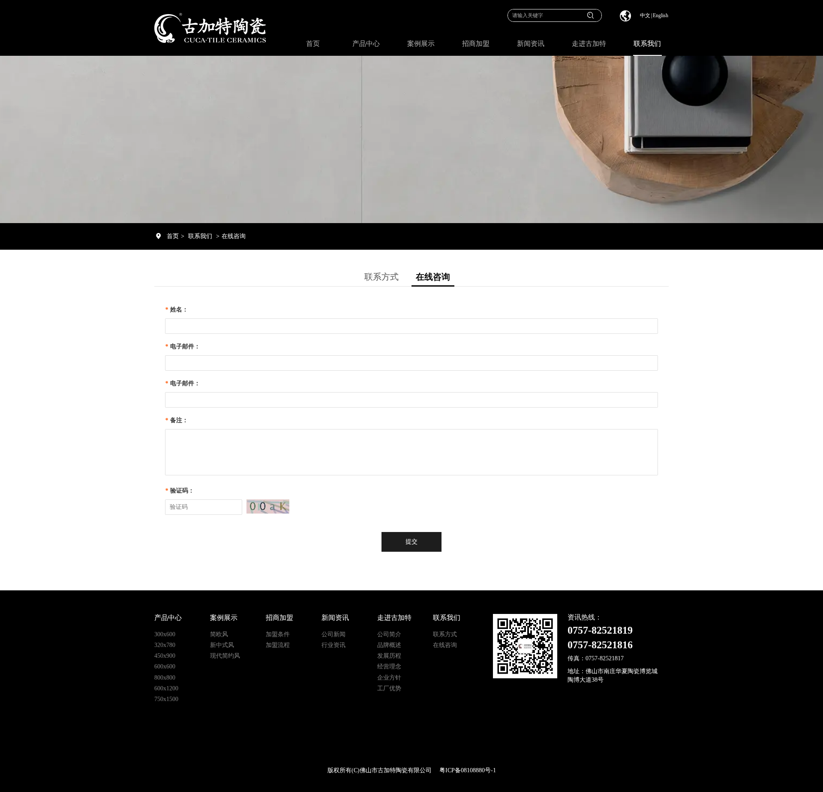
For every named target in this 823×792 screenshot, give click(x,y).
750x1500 (166, 699)
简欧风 (219, 634)
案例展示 (223, 617)
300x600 (164, 634)
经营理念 (389, 666)
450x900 (164, 656)
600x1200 (166, 688)
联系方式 (445, 634)
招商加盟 (279, 617)
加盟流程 (278, 645)
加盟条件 (278, 634)
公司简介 (389, 634)
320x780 (164, 645)
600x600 (164, 666)
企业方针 (389, 677)
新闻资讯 (335, 617)
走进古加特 (394, 617)
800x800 (164, 677)
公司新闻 (333, 634)
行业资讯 (333, 645)
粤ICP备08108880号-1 (467, 770)
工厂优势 (389, 688)
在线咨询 (234, 236)
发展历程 (389, 656)
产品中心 (168, 617)
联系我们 (200, 236)
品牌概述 (389, 645)
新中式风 (222, 645)
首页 (173, 236)
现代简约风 (225, 656)
